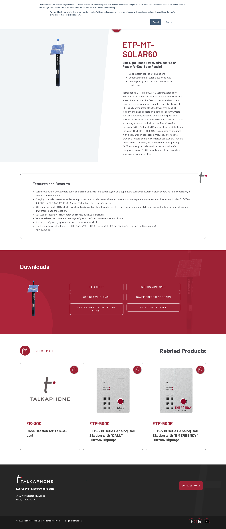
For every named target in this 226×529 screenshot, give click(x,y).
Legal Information (73, 520)
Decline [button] (169, 22)
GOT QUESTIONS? (191, 485)
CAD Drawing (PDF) (153, 286)
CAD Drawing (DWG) (96, 297)
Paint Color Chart (153, 307)
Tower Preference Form (153, 297)
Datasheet (96, 286)
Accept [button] (156, 22)
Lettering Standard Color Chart (96, 309)
